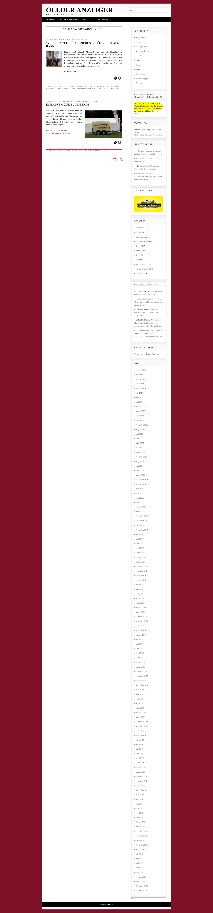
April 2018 (140, 598)
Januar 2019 (140, 561)
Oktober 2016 (141, 680)
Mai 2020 (139, 493)
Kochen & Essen (142, 51)
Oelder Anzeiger (79, 10)
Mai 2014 (139, 808)
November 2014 (142, 781)
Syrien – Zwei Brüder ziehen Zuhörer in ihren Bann (82, 44)
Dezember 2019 (142, 516)
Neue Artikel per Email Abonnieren (148, 134)
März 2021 (140, 470)
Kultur (62, 86)
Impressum (88, 19)
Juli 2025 (139, 374)
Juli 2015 (139, 744)
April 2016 (140, 703)
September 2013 (142, 845)
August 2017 (141, 634)
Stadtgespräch (141, 74)
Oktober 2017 (141, 625)
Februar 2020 (141, 507)
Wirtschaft (140, 83)
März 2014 (140, 817)
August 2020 (141, 484)
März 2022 (140, 443)
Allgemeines (65, 150)
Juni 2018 (139, 589)
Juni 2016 (139, 694)
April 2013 (140, 867)
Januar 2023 (140, 411)
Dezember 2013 (142, 831)
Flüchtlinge (109, 88)
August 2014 (141, 794)
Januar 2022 (140, 452)
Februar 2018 (141, 607)
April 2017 (140, 653)
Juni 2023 (139, 397)
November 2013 (142, 835)
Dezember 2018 (142, 566)
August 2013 (141, 849)
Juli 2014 (139, 799)
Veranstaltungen (81, 86)
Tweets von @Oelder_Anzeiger (146, 354)
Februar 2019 (141, 557)
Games (138, 42)
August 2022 (141, 429)
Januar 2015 (140, 771)
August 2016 (141, 689)
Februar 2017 (141, 662)
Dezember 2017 (142, 616)
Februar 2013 (141, 876)
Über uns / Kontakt (69, 19)
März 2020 (140, 502)
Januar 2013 (140, 881)
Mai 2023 (139, 402)
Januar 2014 (140, 826)
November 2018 (142, 571)
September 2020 (142, 479)
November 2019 (142, 520)
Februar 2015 (141, 767)
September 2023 (142, 388)
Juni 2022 (139, 434)
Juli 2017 (139, 639)
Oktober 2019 (141, 525)
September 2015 (142, 735)
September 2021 (142, 456)
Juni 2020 (139, 488)
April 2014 (140, 813)
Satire (138, 64)
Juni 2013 (139, 858)
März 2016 (140, 708)
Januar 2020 (140, 511)
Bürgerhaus (104, 86)
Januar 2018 (140, 612)
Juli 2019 (139, 534)
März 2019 (140, 552)
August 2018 (141, 580)
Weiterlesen (72, 71)
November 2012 (142, 890)
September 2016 (142, 685)
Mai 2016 (139, 698)
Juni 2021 (139, 466)
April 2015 (140, 758)
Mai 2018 (139, 593)
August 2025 (141, 370)
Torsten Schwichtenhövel (86, 101)
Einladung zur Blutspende (67, 104)
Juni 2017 (139, 644)
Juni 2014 (139, 803)
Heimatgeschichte (142, 46)
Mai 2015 (139, 753)
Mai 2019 (139, 543)
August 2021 (141, 461)
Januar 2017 (140, 666)
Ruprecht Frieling (142, 330)
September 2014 (142, 790)
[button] (115, 78)
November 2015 (142, 726)
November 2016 (142, 676)
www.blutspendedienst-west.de (58, 133)
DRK (58, 88)
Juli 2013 (139, 854)
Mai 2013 (139, 863)
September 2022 (142, 424)
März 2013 (140, 872)
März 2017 (140, 657)
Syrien (118, 88)
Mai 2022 (139, 438)
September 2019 (142, 529)
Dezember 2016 (142, 671)
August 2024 (141, 379)
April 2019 (140, 548)
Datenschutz (104, 19)
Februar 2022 (141, 447)
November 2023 (142, 383)
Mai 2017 (139, 648)
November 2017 (142, 621)
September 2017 (142, 630)
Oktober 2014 (141, 785)
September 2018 (142, 575)
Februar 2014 (141, 822)
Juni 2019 (139, 539)
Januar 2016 (140, 717)
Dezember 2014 (142, 776)
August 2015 (141, 739)
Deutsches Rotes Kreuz (91, 150)
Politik (70, 86)
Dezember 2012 (142, 886)
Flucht (99, 88)
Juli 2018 (139, 584)
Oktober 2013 (141, 840)
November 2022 (142, 415)
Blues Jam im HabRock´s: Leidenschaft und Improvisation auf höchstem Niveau (148, 176)
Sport (138, 69)
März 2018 (140, 603)
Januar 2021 (140, 475)
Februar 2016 (141, 712)
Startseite (50, 19)
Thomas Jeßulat (80, 40)
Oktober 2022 (141, 420)
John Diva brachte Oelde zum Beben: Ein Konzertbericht (148, 301)
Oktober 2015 (141, 730)
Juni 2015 (139, 749)
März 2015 (140, 762)
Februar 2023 (141, 406)
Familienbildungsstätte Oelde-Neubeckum (78, 88)
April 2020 (140, 497)
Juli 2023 (139, 392)
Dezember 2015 (142, 721)
